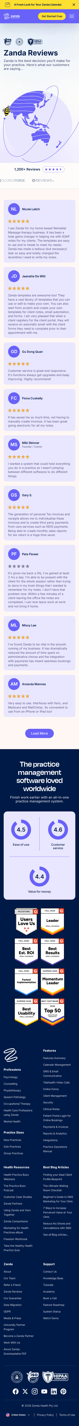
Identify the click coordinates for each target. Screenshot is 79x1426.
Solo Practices (12, 1146)
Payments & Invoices (55, 1126)
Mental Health (12, 1121)
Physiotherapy (12, 1090)
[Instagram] (35, 1391)
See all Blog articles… (56, 1234)
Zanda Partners (13, 1203)
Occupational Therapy (17, 1103)
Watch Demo (51, 1318)
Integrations (50, 1140)
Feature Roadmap (53, 1304)
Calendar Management (57, 1064)
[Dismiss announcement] (74, 4)
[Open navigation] (71, 16)
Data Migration (12, 1304)
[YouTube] (44, 1391)
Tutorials (48, 1284)
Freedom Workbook (15, 1239)
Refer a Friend (12, 1284)
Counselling (10, 1083)
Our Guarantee (12, 1298)
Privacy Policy (45, 1414)
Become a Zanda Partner (19, 1335)
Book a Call (50, 1298)
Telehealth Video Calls (56, 1082)
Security (48, 1102)
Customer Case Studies (18, 1196)
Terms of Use (67, 1414)
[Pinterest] (63, 1391)
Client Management (55, 1095)
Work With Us (12, 1342)
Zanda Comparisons (16, 1221)
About (7, 1271)
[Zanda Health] (12, 16)
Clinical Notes (51, 1109)
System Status (52, 1311)
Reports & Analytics (55, 1133)
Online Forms (51, 1089)
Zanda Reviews (13, 1291)
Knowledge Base (53, 1278)
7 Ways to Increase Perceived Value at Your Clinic (57, 1212)
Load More (39, 733)
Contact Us (50, 1271)
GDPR (7, 1311)
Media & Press (12, 1318)
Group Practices (13, 1153)
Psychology (11, 1077)
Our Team (9, 1278)
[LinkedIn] (54, 1391)
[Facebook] (16, 1391)
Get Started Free (52, 16)
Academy (49, 1291)
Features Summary (54, 1058)
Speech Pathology (15, 1097)
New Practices (12, 1139)
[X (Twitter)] (25, 1391)
